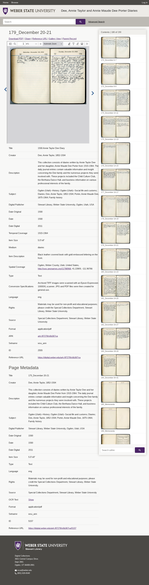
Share (28, 38)
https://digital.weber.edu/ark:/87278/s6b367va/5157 (52, 528)
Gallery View (55, 38)
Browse (14, 2)
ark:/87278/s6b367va (48, 336)
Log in (145, 2)
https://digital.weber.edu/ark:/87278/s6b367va (59, 357)
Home (5, 2)
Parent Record (69, 38)
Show (31, 499)
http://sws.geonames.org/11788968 (54, 268)
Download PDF (16, 38)
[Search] (80, 21)
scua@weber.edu (24, 570)
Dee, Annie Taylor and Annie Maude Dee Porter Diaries (99, 10)
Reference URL (39, 38)
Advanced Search (96, 22)
